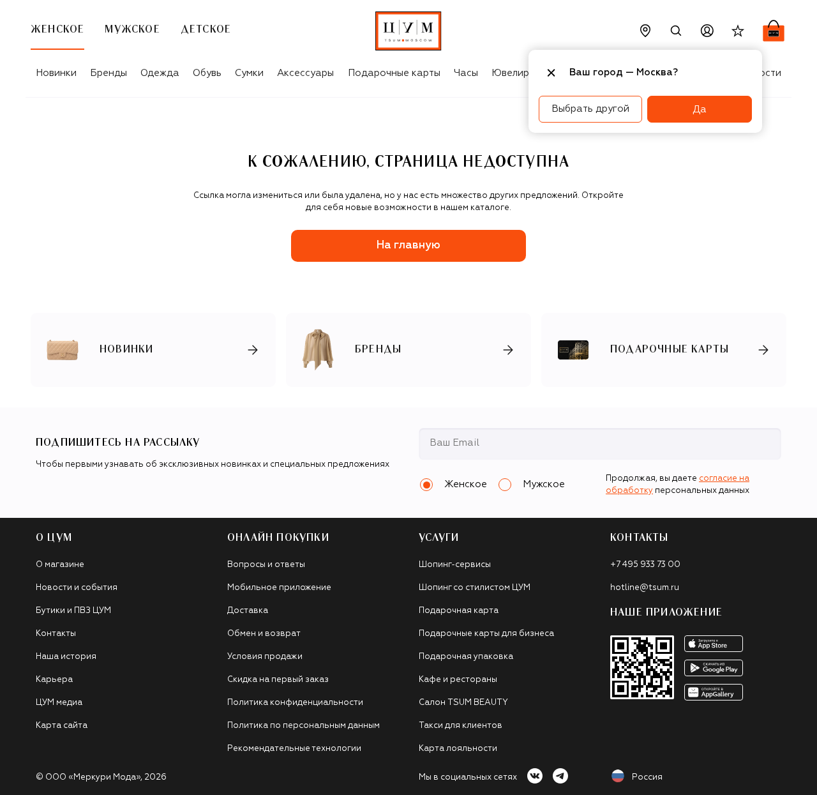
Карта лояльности (458, 749)
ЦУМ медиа (59, 703)
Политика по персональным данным (303, 726)
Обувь (207, 73)
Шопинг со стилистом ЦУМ (474, 588)
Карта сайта (61, 726)
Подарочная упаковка (466, 657)
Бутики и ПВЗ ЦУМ (73, 611)
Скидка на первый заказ (278, 680)
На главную (408, 245)
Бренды (108, 73)
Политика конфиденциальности (295, 703)
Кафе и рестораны (458, 680)
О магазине (60, 565)
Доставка (247, 611)
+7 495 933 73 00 (645, 565)
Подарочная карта (458, 611)
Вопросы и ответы (266, 565)
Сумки (249, 73)
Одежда (159, 73)
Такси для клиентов (460, 726)
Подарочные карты (394, 73)
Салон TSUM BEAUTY (463, 703)
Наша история (66, 657)
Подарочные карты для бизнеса (486, 634)
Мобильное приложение (279, 588)
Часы (466, 73)
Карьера (54, 680)
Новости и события (76, 588)
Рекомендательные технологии (294, 749)
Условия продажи (265, 657)
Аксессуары (305, 73)
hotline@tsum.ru (644, 588)
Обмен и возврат (264, 634)
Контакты (56, 634)
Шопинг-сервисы (455, 565)
